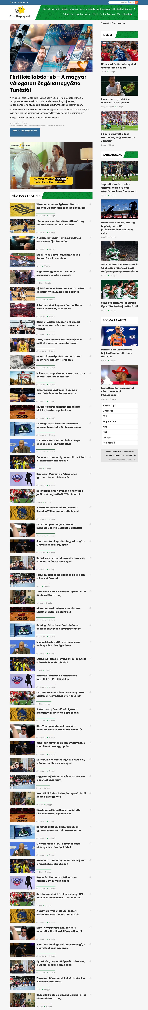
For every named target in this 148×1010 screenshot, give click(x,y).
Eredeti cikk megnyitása (25, 130)
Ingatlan (80, 14)
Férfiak (103, 14)
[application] (51, 165)
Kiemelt (47, 9)
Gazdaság (105, 9)
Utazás (65, 9)
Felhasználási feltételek (113, 452)
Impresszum (119, 455)
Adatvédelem (129, 452)
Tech (95, 14)
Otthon (88, 14)
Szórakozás (93, 9)
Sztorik (66, 14)
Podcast (111, 14)
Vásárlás (56, 9)
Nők (113, 9)
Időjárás (74, 9)
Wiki (118, 14)
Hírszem (83, 9)
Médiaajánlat (131, 455)
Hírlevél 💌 (127, 14)
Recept (128, 9)
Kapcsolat (108, 455)
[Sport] (22, 12)
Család (120, 9)
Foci (72, 14)
